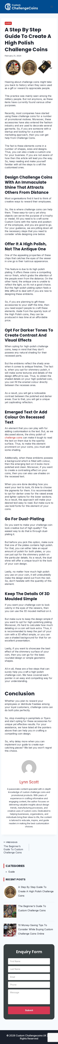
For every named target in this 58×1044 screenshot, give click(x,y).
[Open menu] (51, 6)
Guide (8, 23)
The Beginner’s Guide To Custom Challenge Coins (13, 847)
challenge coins (13, 437)
